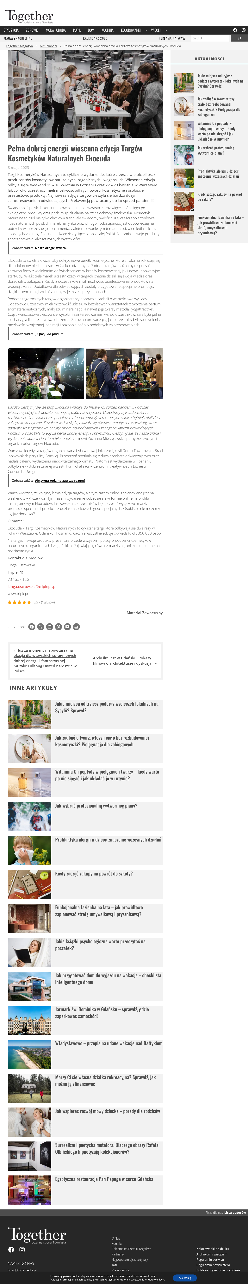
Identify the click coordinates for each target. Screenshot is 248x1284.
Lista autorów (235, 1212)
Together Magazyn (19, 46)
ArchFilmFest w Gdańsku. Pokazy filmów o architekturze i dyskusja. (122, 660)
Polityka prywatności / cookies (218, 1270)
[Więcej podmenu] (166, 30)
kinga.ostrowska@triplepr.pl (32, 586)
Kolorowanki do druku (212, 1249)
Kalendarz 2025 (95, 38)
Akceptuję (185, 1278)
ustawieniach (156, 1279)
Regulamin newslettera (213, 1265)
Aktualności (48, 46)
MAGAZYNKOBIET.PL (18, 38)
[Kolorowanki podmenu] (146, 30)
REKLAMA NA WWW (172, 38)
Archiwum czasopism (211, 1254)
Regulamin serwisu (210, 1259)
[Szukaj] (239, 38)
